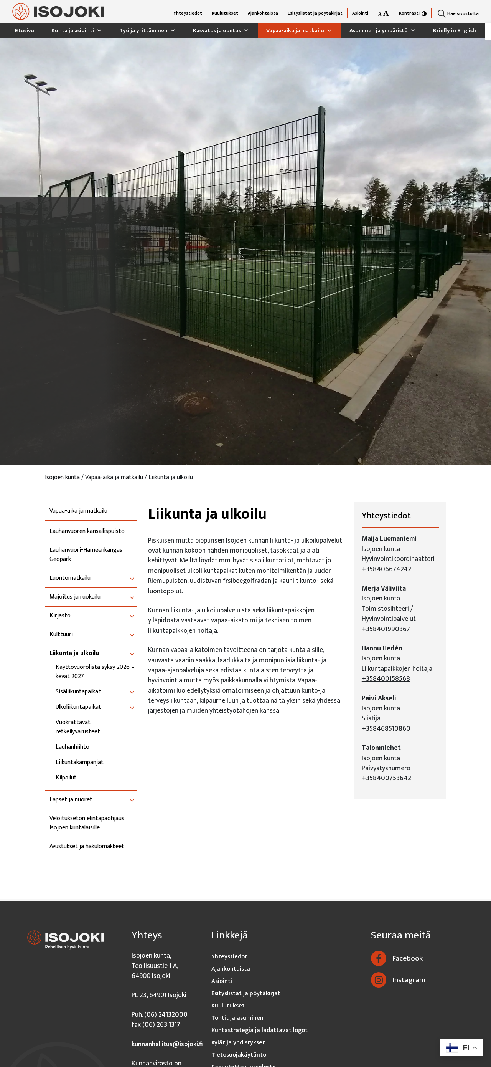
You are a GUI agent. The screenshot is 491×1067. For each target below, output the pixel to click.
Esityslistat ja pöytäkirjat (315, 13)
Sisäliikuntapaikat (78, 691)
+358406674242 (386, 569)
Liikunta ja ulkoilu (74, 653)
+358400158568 (386, 678)
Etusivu (24, 30)
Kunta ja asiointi (72, 30)
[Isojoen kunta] (58, 11)
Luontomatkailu (70, 578)
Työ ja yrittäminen (143, 30)
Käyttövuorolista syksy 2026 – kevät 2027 (95, 672)
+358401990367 (386, 629)
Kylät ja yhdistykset (238, 1042)
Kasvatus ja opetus (217, 30)
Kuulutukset (225, 13)
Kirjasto (60, 615)
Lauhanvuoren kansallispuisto (87, 531)
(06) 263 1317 (161, 1024)
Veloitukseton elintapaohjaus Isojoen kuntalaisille (86, 823)
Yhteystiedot (187, 13)
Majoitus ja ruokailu (75, 597)
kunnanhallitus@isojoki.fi (167, 1044)
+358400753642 (386, 778)
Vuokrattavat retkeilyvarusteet (78, 727)
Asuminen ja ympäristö (378, 30)
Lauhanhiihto (72, 747)
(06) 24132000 (166, 1014)
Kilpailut (66, 777)
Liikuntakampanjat (80, 762)
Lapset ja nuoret (70, 799)
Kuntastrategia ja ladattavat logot (259, 1030)
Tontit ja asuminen (237, 1018)
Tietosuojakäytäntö (238, 1055)
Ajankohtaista (263, 13)
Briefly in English (454, 30)
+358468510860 (386, 728)
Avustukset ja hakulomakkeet (86, 846)
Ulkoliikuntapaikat (78, 707)
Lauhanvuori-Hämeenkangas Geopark (85, 555)
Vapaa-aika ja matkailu (295, 30)
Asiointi (360, 13)
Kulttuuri (61, 634)
